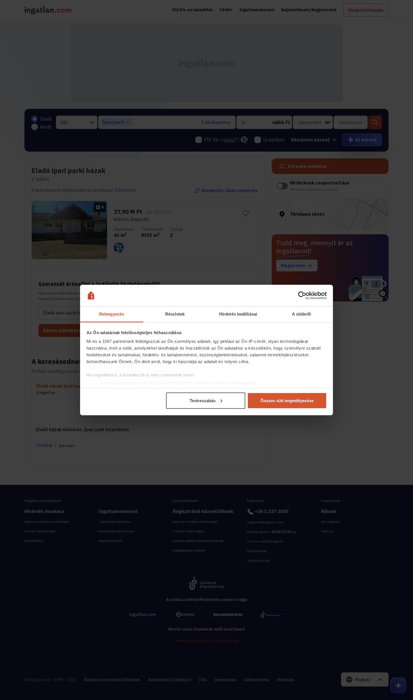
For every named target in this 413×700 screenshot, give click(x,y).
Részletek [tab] (175, 314)
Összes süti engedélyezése (287, 400)
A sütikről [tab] (301, 314)
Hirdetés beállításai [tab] (238, 314)
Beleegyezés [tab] (111, 314)
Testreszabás (202, 400)
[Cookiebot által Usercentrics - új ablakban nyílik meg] (302, 295)
